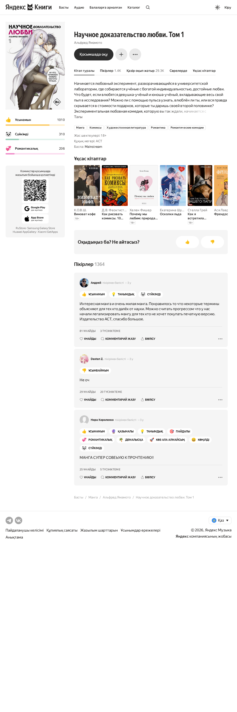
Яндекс (182, 536)
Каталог (134, 7)
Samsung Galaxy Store (41, 228)
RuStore (21, 228)
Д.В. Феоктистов (115, 210)
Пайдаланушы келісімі (25, 530)
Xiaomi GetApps (48, 231)
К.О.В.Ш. (80, 210)
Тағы (78, 117)
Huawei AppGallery (24, 231)
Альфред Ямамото (88, 42)
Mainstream (93, 146)
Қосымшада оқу (94, 54)
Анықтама (14, 537)
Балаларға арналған (106, 7)
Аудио (79, 7)
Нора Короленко (102, 420)
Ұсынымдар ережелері (140, 530)
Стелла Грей (197, 210)
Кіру (228, 7)
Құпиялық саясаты (62, 530)
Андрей (96, 282)
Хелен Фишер (140, 210)
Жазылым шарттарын (99, 530)
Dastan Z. (97, 359)
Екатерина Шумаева (176, 210)
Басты (64, 7)
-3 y (129, 282)
